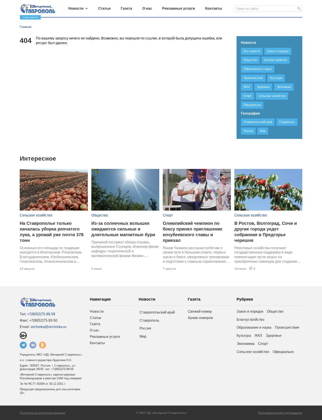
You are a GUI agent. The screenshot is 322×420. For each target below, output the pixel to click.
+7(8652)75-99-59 (41, 314)
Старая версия (30, 17)
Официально (283, 352)
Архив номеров (200, 318)
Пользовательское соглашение (280, 413)
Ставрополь (149, 320)
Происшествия (287, 327)
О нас (94, 330)
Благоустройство (250, 319)
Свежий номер (200, 311)
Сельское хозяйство (36, 215)
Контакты (97, 343)
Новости (97, 311)
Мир (143, 336)
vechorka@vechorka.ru (48, 327)
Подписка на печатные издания (42, 413)
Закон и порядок (250, 311)
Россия (145, 328)
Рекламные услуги (105, 336)
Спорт (168, 215)
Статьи (95, 318)
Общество (99, 215)
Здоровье (273, 335)
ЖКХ (258, 335)
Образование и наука (254, 327)
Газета (95, 324)
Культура (244, 335)
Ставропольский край (157, 312)
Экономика (246, 344)
